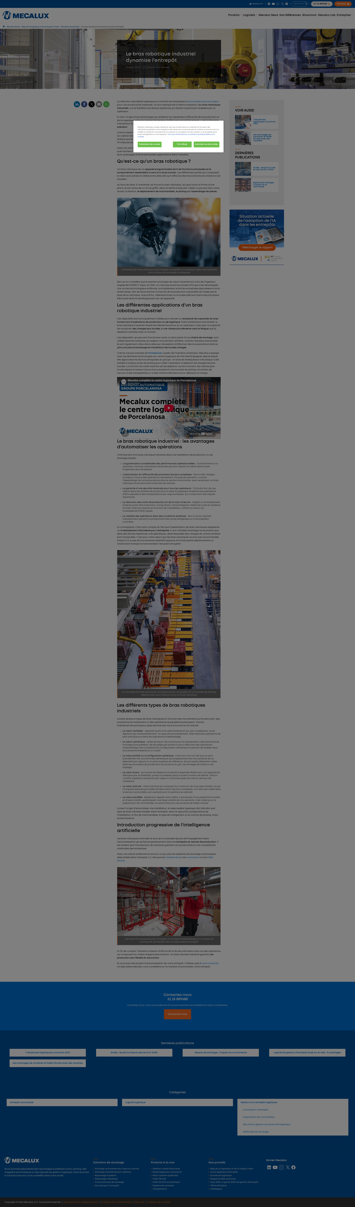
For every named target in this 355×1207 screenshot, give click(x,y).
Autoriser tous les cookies (206, 144)
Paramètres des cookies (149, 144)
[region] (178, 136)
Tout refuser (182, 144)
